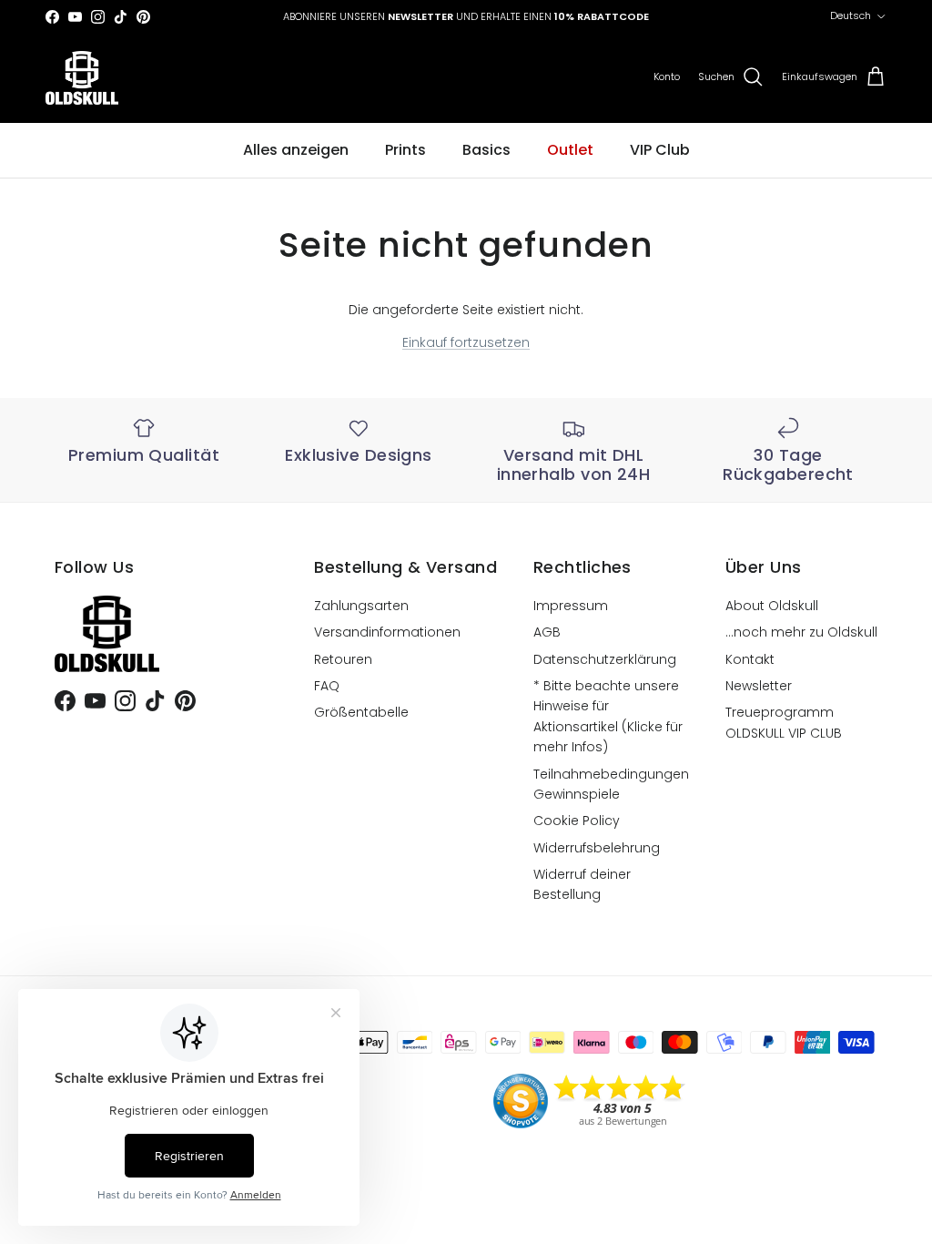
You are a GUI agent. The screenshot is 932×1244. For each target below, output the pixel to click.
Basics (486, 149)
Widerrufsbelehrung (596, 848)
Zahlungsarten (361, 606)
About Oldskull (771, 606)
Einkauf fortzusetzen (466, 342)
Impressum (570, 606)
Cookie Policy (576, 820)
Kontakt (750, 659)
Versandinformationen (387, 632)
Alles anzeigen (296, 149)
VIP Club (660, 149)
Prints (405, 149)
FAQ (326, 686)
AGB (547, 632)
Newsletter (758, 686)
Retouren (343, 659)
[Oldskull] (82, 78)
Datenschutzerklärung (604, 659)
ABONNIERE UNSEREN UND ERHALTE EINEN (466, 16)
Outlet (570, 149)
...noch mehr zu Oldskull (801, 632)
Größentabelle (361, 712)
